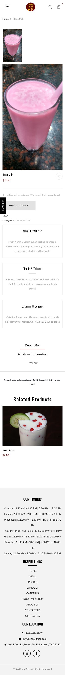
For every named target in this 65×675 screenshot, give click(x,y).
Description (32, 345)
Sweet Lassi (8, 450)
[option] (12, 46)
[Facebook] (36, 653)
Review (33, 363)
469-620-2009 (34, 633)
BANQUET (32, 587)
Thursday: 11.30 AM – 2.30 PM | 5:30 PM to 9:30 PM (32, 530)
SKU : (6, 215)
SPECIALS (32, 581)
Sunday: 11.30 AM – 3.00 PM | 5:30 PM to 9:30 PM (32, 553)
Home (5, 18)
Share (3, 207)
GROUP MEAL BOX (33, 598)
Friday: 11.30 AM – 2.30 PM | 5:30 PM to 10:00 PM (32, 536)
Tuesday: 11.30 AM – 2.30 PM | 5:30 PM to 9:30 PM (33, 513)
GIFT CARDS (32, 615)
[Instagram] (27, 653)
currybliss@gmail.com (34, 638)
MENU (32, 576)
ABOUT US (32, 604)
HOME (32, 570)
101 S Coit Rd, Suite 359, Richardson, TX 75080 (34, 644)
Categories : (8, 220)
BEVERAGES (23, 220)
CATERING (32, 593)
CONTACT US (32, 610)
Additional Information (32, 354)
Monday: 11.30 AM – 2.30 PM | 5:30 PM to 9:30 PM (33, 508)
